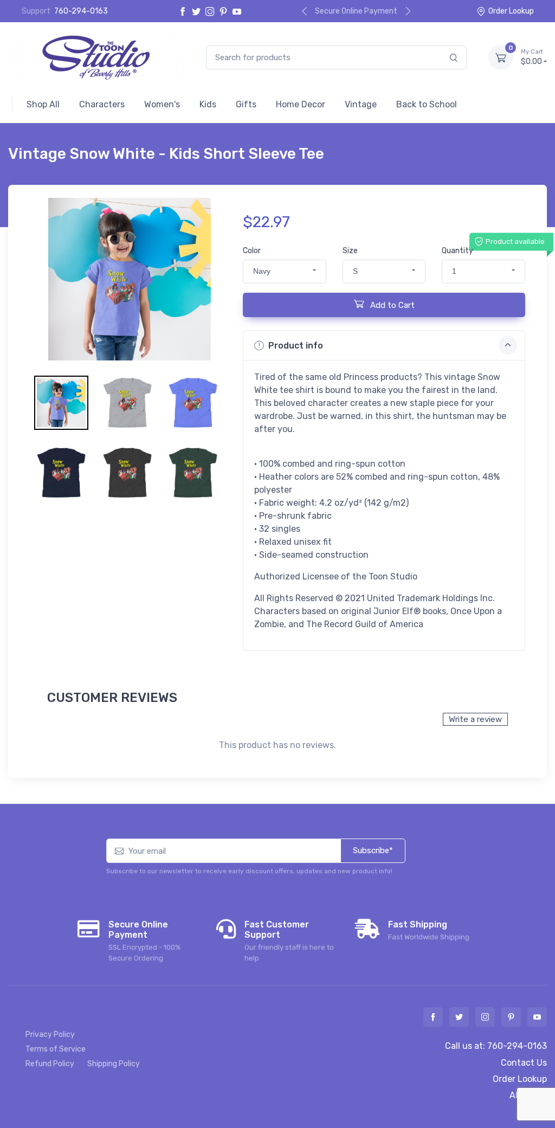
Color (252, 250)
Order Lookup (511, 11)
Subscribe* (373, 850)
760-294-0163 (81, 11)
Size (350, 250)
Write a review (475, 719)
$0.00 (532, 57)
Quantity (457, 250)
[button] (284, 271)
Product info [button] (295, 345)
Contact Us (524, 1063)
